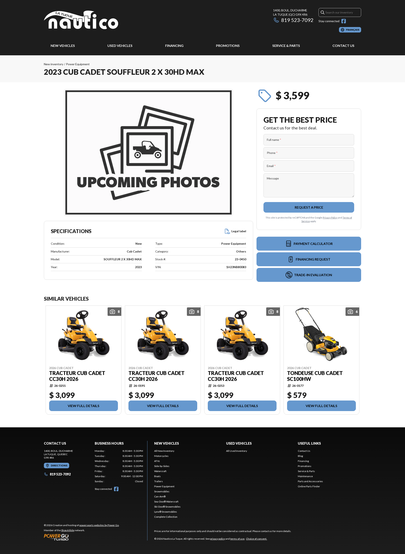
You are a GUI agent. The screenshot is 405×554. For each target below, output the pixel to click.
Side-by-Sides (161, 466)
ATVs (157, 461)
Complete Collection (165, 516)
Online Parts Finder (309, 486)
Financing (174, 45)
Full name (274, 139)
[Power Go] (81, 537)
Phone (272, 153)
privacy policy (217, 538)
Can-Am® (160, 496)
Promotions (228, 45)
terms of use (237, 538)
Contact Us (343, 45)
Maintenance (305, 476)
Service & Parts (286, 45)
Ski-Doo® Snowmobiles (167, 506)
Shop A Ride (67, 530)
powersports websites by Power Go (99, 525)
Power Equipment (78, 64)
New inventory (53, 64)
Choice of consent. (256, 538)
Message (273, 178)
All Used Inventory (236, 450)
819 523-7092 (297, 20)
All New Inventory (164, 450)
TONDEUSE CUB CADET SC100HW (315, 376)
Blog (300, 456)
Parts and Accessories (310, 481)
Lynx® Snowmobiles (165, 511)
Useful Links (309, 443)
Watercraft (160, 471)
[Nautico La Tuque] (81, 20)
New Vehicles (63, 45)
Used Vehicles (119, 45)
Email (271, 166)
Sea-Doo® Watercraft (166, 501)
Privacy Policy (330, 217)
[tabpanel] (119, 466)
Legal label (238, 231)
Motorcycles (161, 456)
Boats (157, 476)
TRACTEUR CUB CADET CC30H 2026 (77, 376)
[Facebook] (343, 21)
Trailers (158, 481)
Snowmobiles (161, 491)
